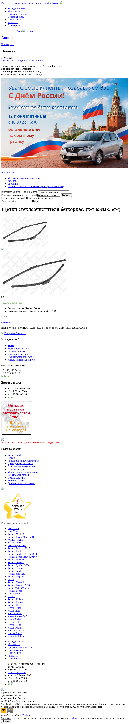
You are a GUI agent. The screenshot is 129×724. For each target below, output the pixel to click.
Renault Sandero (16, 455)
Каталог (12, 180)
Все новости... (9, 172)
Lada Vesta (13, 531)
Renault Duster (15, 605)
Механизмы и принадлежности (24, 472)
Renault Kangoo (16, 602)
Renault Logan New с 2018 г (22, 537)
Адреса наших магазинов (21, 359)
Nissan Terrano (15, 607)
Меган (11, 579)
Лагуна (11, 596)
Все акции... (7, 44)
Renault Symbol (16, 568)
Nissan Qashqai (15, 627)
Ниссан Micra (15, 613)
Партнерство (14, 25)
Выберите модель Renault (14, 523)
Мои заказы (14, 11)
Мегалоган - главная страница (24, 178)
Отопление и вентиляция (21, 466)
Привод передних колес (20, 463)
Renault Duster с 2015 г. (20, 548)
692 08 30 (10, 373)
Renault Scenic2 (16, 562)
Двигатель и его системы (21, 483)
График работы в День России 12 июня (22, 60)
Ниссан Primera (16, 630)
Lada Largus (14, 593)
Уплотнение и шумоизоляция (23, 460)
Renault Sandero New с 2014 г (23, 554)
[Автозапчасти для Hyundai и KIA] (2, 489)
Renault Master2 (16, 582)
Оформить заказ (16, 351)
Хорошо (6, 721)
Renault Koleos (15, 599)
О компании (14, 19)
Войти (11, 345)
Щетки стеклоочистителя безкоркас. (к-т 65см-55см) (36, 186)
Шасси (11, 457)
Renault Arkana (15, 539)
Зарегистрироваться (18, 348)
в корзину (6, 322)
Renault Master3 (16, 534)
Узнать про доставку (19, 354)
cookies (73, 718)
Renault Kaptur (15, 551)
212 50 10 (11, 370)
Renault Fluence (16, 559)
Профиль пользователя (20, 14)
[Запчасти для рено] (12, 397)
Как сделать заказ (17, 8)
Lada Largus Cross (17, 545)
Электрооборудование (19, 474)
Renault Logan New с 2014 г (22, 556)
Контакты (13, 22)
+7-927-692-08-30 (17, 672)
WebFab (25, 715)
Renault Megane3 (16, 573)
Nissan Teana (14, 624)
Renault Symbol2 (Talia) (20, 565)
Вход (19, 31)
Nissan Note (14, 610)
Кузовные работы (17, 480)
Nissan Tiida (14, 622)
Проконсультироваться (20, 356)
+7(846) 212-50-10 (17, 669)
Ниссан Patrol (15, 633)
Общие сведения (16, 477)
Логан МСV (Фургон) (19, 588)
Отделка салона (16, 469)
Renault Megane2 (16, 576)
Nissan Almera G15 (17, 616)
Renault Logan (15, 590)
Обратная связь (16, 16)
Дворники (13, 183)
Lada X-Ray (14, 528)
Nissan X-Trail (15, 619)
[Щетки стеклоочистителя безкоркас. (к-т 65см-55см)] (24, 246)
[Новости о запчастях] (9, 397)
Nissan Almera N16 (17, 542)
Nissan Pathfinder (16, 636)
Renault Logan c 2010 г (19, 585)
